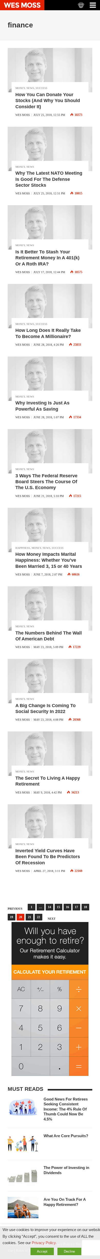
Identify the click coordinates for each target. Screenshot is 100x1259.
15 (58, 907)
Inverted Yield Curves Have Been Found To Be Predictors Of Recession (47, 856)
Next (51, 918)
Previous (15, 908)
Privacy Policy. (44, 1243)
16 (67, 907)
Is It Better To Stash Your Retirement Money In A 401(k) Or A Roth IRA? (47, 257)
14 (49, 907)
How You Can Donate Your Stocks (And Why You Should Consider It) (47, 100)
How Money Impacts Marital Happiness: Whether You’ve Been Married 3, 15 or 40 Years (48, 560)
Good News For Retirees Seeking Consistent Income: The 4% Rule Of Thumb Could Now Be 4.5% (66, 1109)
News (30, 88)
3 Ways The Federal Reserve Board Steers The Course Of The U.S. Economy (46, 481)
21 (29, 917)
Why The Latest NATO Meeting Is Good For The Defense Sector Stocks (48, 179)
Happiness (22, 548)
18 (85, 907)
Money (20, 88)
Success (41, 88)
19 (11, 917)
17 (76, 907)
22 (38, 917)
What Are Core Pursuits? (66, 1136)
